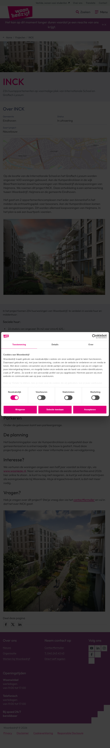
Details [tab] (55, 344)
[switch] (41, 397)
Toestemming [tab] (19, 344)
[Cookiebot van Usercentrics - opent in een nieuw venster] (94, 336)
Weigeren (20, 409)
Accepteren (90, 409)
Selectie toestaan (55, 409)
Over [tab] (90, 344)
